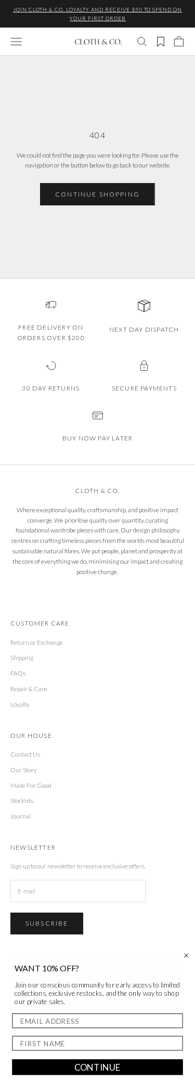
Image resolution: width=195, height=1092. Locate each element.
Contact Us (25, 754)
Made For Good (30, 785)
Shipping (21, 657)
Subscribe (46, 923)
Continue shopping (97, 194)
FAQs (17, 673)
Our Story (23, 770)
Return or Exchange (36, 642)
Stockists (21, 800)
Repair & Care (28, 689)
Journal (20, 816)
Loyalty (20, 704)
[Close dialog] (186, 955)
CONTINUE (97, 1067)
